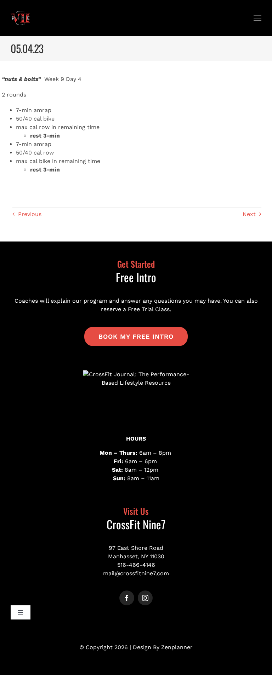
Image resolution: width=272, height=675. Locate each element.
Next (249, 214)
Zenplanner (177, 647)
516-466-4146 (136, 564)
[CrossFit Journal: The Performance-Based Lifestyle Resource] (136, 396)
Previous (29, 214)
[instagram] (145, 597)
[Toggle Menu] (257, 18)
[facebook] (126, 597)
